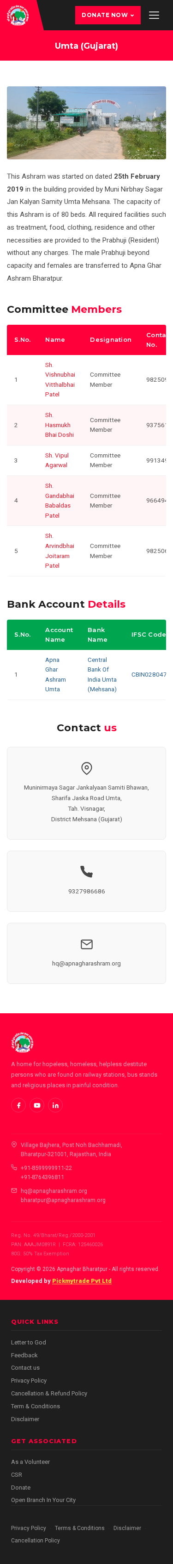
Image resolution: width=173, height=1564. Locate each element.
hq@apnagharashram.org (86, 963)
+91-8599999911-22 (46, 1167)
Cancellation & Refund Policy (49, 1393)
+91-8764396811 (42, 1177)
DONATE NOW (105, 14)
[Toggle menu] (154, 15)
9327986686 (86, 891)
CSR (16, 1474)
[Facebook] (18, 1105)
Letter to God (28, 1342)
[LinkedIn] (55, 1105)
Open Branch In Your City (43, 1499)
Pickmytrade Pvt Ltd (82, 1280)
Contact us (25, 1367)
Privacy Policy (29, 1380)
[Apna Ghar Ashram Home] (17, 15)
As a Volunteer (30, 1461)
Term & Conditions (35, 1406)
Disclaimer (25, 1419)
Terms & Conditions (80, 1528)
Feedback (24, 1355)
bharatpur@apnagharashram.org (63, 1200)
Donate (20, 1487)
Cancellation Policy (35, 1540)
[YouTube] (37, 1105)
